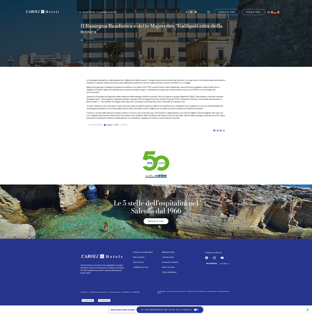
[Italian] (278, 12)
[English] (268, 12)
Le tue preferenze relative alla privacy (166, 310)
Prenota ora (227, 12)
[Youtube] (196, 12)
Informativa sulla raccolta (123, 310)
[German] (275, 12)
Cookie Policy (88, 300)
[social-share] (214, 130)
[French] (272, 12)
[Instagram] (186, 12)
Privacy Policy (104, 300)
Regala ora (253, 12)
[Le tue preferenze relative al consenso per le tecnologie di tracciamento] (307, 309)
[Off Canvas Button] (209, 12)
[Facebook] (191, 12)
